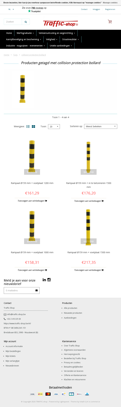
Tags (15, 55)
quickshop (32, 171)
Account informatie (14, 346)
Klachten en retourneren (75, 379)
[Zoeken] (26, 22)
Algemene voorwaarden (75, 350)
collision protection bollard (33, 55)
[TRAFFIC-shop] (60, 22)
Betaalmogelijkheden (73, 366)
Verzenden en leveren (73, 371)
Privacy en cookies (72, 362)
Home (9, 33)
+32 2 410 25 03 (14, 319)
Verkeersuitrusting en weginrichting (56, 33)
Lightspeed (64, 401)
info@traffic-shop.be (16, 314)
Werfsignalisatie (24, 33)
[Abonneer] (37, 289)
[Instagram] (49, 279)
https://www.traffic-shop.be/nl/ (17, 323)
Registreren (110, 9)
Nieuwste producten (73, 313)
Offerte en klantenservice (75, 375)
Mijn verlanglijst (12, 361)
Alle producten (70, 308)
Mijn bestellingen (13, 351)
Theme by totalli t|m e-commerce (85, 401)
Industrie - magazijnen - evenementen (24, 45)
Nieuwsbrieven (12, 365)
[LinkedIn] (44, 279)
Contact (84, 9)
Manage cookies (110, 3)
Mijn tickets (10, 356)
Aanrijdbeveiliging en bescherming (23, 39)
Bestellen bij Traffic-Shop (75, 358)
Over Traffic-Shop (72, 345)
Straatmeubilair (69, 39)
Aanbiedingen (70, 317)
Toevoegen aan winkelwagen (31, 200)
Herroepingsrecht (72, 354)
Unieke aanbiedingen (60, 45)
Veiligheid (51, 39)
